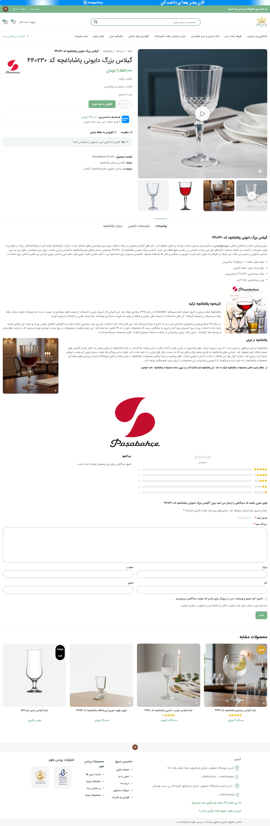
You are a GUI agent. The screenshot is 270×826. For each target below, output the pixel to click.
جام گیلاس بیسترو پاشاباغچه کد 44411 (235, 710)
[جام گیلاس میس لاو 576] (34, 675)
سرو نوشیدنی (221, 246)
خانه (130, 51)
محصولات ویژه (93, 795)
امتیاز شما (261, 518)
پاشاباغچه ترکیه (199, 303)
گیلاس (87, 169)
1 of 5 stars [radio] (249, 518)
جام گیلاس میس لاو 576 (34, 710)
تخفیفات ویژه (93, 781)
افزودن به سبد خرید (102, 104)
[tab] (161, 224)
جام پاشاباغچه (99, 169)
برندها (120, 51)
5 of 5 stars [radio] (238, 518)
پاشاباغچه (108, 51)
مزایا (265, 567)
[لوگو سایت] (261, 22)
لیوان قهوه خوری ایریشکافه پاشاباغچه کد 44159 (101, 710)
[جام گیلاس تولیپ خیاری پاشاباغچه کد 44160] (168, 675)
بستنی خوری (115, 169)
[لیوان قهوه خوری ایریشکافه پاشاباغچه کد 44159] (101, 675)
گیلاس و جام (118, 163)
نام (265, 583)
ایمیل (130, 583)
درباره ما (125, 783)
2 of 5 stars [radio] (246, 518)
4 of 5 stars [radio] (241, 518)
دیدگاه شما (260, 524)
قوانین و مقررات (120, 797)
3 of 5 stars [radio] (244, 518)
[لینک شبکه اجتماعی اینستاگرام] (5, 9)
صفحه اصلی (122, 770)
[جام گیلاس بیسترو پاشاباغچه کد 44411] (235, 675)
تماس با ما (123, 776)
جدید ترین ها (93, 774)
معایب (129, 567)
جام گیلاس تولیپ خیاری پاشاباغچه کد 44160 (168, 710)
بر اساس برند (93, 788)
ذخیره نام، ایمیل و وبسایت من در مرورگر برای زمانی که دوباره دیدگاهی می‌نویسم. (219, 599)
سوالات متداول (121, 790)
